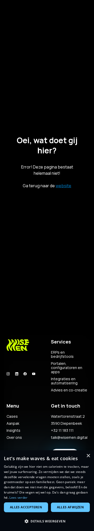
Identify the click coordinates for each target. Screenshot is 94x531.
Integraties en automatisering (64, 381)
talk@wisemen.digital (69, 437)
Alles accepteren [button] (26, 507)
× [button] (88, 456)
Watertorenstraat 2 (68, 416)
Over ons (14, 437)
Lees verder (18, 497)
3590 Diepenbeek (66, 423)
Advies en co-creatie (69, 390)
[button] (47, 521)
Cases (12, 416)
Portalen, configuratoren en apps (66, 367)
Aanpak (13, 423)
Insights (13, 430)
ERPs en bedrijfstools (62, 354)
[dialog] (47, 490)
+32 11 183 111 (62, 430)
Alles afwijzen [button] (70, 507)
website (63, 186)
